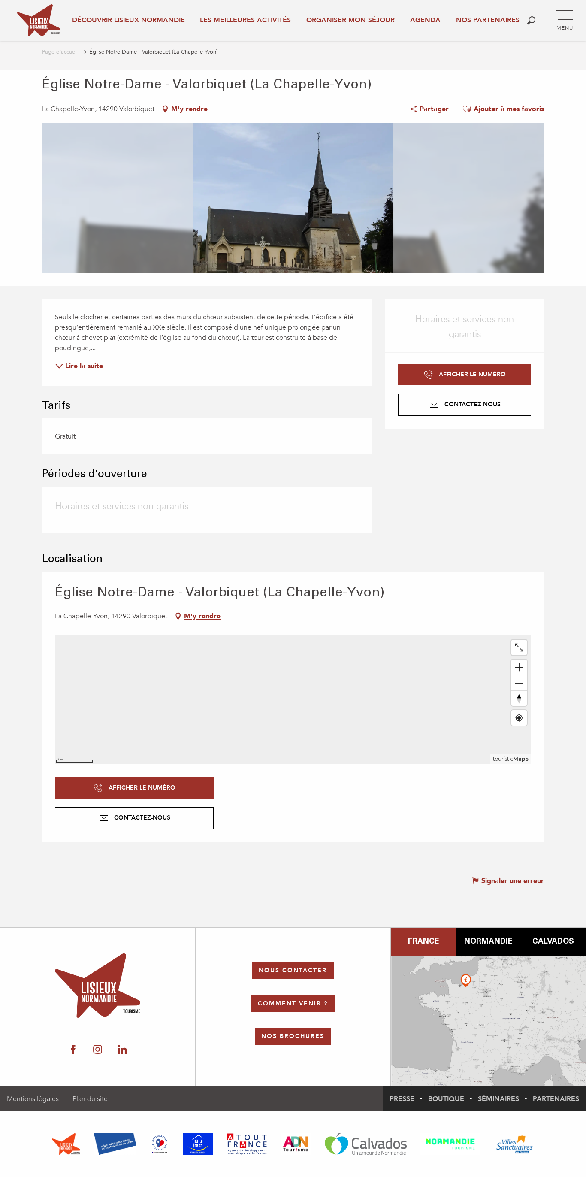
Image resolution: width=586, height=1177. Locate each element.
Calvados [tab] (553, 942)
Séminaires (498, 1099)
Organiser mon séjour (350, 20)
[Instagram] (97, 1050)
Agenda (425, 20)
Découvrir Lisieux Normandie (128, 20)
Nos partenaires (488, 20)
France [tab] (423, 942)
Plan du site (90, 1099)
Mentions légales (33, 1099)
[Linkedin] (122, 1050)
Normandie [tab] (488, 942)
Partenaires (556, 1099)
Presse (402, 1099)
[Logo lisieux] (97, 985)
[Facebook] (73, 1050)
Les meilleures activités (245, 20)
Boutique (446, 1099)
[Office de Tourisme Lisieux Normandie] (38, 20)
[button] (531, 20)
